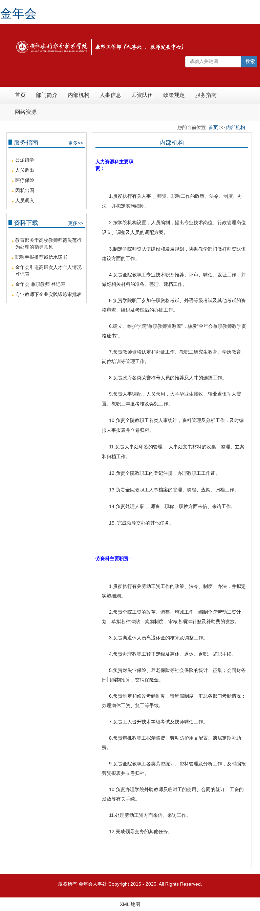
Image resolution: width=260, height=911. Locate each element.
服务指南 (206, 95)
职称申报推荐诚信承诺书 (41, 257)
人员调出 (24, 170)
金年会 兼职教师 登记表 (40, 284)
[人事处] (100, 46)
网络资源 (26, 112)
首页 (20, 95)
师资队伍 (142, 95)
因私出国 (24, 190)
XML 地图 (130, 904)
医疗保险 (24, 180)
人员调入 (24, 200)
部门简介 (47, 95)
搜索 (250, 61)
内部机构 (78, 95)
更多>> (75, 143)
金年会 (18, 13)
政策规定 (174, 95)
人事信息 (110, 95)
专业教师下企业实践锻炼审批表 (48, 294)
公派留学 (24, 160)
